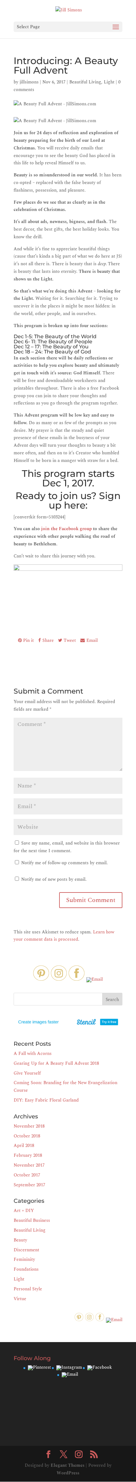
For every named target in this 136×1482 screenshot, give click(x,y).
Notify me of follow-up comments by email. (64, 863)
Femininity (24, 1259)
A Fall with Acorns (33, 1053)
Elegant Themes (67, 1465)
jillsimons (29, 82)
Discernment (26, 1250)
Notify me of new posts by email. (54, 879)
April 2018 (24, 1145)
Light (109, 82)
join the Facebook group (66, 528)
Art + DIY (24, 1210)
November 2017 (29, 1165)
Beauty (20, 1240)
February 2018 (28, 1155)
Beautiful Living (85, 82)
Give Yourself (27, 1073)
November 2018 (29, 1126)
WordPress (68, 1473)
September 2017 (29, 1185)
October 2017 (27, 1175)
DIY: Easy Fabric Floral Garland (46, 1100)
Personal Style (28, 1289)
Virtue (20, 1298)
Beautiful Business (32, 1220)
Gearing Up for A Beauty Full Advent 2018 (56, 1063)
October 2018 (27, 1136)
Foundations (26, 1269)
